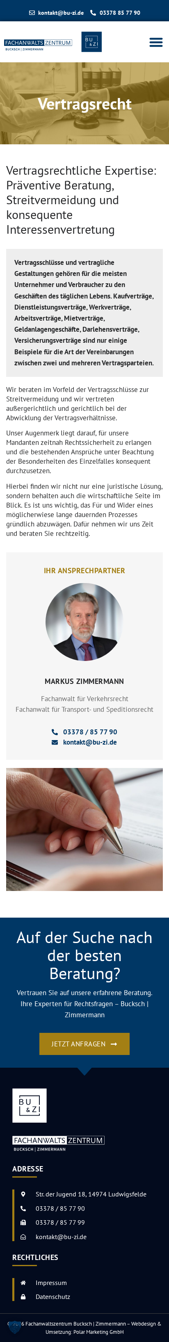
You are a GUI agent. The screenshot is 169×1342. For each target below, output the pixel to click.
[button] (156, 42)
